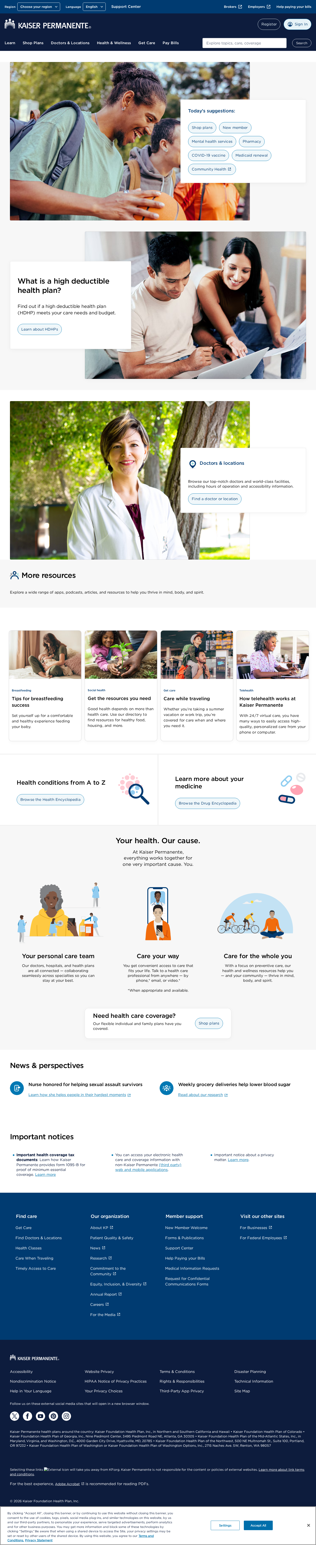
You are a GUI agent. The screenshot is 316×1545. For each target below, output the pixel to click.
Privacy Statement (39, 1540)
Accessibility (21, 1371)
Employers (256, 7)
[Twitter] (14, 1416)
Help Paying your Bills (185, 1258)
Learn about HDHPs (39, 329)
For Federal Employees (261, 1238)
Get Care (146, 43)
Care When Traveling (34, 1258)
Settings (225, 1525)
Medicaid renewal (251, 155)
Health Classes (28, 1248)
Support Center (126, 6)
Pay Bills (171, 43)
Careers (97, 1304)
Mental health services (212, 141)
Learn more (45, 1174)
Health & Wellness (114, 43)
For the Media (102, 1315)
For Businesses (253, 1228)
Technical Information (253, 1381)
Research (98, 1258)
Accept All (258, 1525)
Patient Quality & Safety (111, 1238)
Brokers (230, 7)
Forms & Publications (184, 1238)
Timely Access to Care (35, 1268)
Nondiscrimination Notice (33, 1381)
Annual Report (103, 1294)
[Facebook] (27, 1416)
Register (269, 24)
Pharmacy (252, 141)
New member (235, 127)
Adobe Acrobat (67, 1484)
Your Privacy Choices (104, 1391)
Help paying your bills (293, 7)
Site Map (242, 1391)
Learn (10, 43)
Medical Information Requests (192, 1268)
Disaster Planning (250, 1371)
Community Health (209, 169)
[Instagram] (66, 1416)
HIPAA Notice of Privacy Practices (116, 1381)
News (95, 1248)
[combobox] (244, 43)
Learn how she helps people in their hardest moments (77, 1095)
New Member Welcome (186, 1228)
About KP (99, 1228)
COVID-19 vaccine (208, 155)
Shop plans (202, 127)
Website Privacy (99, 1371)
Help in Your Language (30, 1391)
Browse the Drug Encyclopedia (207, 803)
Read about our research (200, 1095)
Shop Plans (33, 43)
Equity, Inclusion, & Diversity (116, 1284)
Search (301, 43)
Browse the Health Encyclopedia (50, 799)
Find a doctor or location (215, 499)
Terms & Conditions (177, 1371)
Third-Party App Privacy (182, 1391)
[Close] (309, 1525)
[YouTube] (40, 1416)
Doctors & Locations (70, 43)
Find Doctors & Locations (38, 1238)
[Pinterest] (53, 1416)
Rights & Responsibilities (182, 1381)
